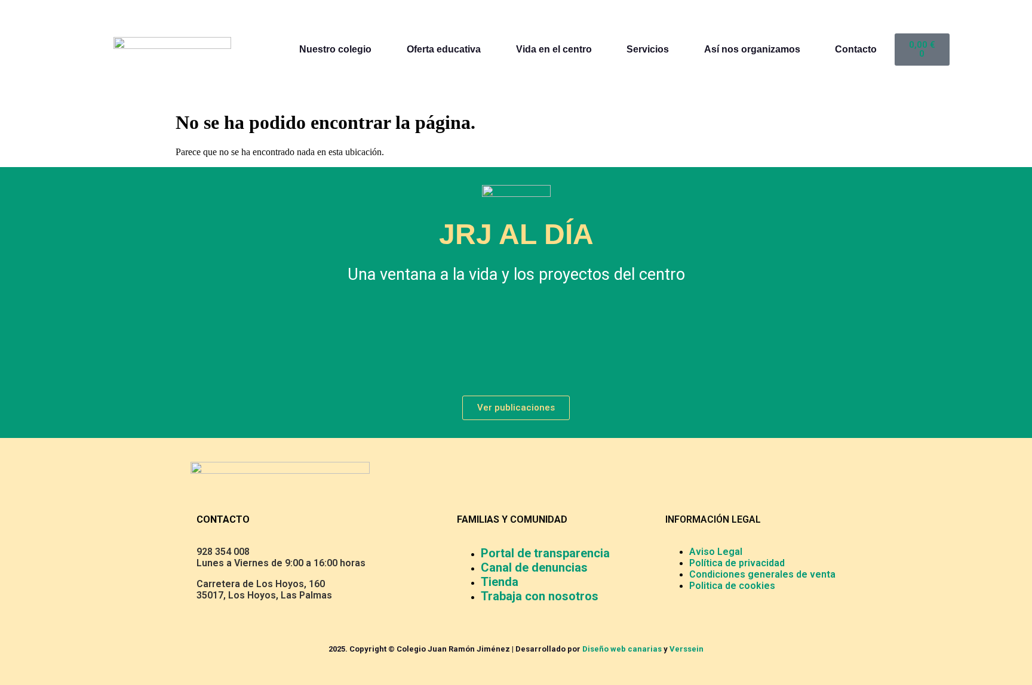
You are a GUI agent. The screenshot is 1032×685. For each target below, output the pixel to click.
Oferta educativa (444, 49)
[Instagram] (570, 342)
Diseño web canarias (622, 648)
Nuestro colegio (335, 49)
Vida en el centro (554, 49)
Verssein (686, 648)
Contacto (856, 49)
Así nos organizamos (752, 49)
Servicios (647, 49)
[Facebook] (462, 342)
